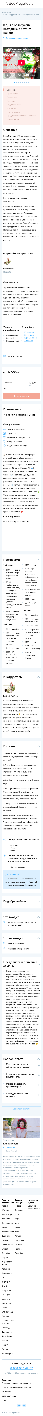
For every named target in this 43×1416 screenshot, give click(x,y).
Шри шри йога (30, 338)
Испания (6, 1269)
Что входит (12, 108)
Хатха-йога (29, 335)
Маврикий (6, 1290)
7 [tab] (26, 82)
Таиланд (6, 1328)
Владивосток (8, 1232)
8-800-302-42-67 (21, 1368)
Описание (11, 90)
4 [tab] (20, 82)
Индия (5, 1257)
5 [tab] (22, 82)
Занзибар (6, 1253)
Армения (6, 1219)
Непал (4, 1308)
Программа (12, 97)
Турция (5, 1349)
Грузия (5, 1240)
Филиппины (7, 1332)
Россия (5, 1206)
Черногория (7, 1353)
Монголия (6, 1303)
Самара (5, 1316)
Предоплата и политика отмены (21, 116)
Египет (5, 1249)
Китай (4, 1286)
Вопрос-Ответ (13, 119)
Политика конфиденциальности (16, 1387)
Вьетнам (6, 1236)
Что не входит (13, 112)
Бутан (4, 1227)
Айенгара (28, 340)
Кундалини (29, 332)
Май (17, 1223)
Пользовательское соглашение (16, 1383)
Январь (18, 1206)
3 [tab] (18, 82)
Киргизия (6, 1282)
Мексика (6, 1299)
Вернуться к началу (21, 1109)
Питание (11, 101)
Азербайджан (8, 1214)
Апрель (18, 1219)
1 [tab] (14, 82)
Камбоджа (7, 1273)
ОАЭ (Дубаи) (7, 1312)
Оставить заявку (21, 396)
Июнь (17, 1227)
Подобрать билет (14, 104)
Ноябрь (18, 1249)
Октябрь (19, 1244)
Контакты (6, 1392)
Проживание (12, 93)
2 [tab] (16, 82)
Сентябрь (19, 1240)
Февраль (19, 1210)
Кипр (4, 1277)
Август (18, 1236)
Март (17, 1214)
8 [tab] (28, 82)
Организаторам (9, 1396)
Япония (5, 1341)
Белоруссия (6, 12)
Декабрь (19, 1253)
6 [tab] (24, 82)
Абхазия (5, 1210)
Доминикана (7, 1244)
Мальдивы (6, 1295)
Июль (17, 1232)
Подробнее (8, 272)
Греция (5, 1345)
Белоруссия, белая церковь (17, 38)
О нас (4, 1400)
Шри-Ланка (7, 1336)
